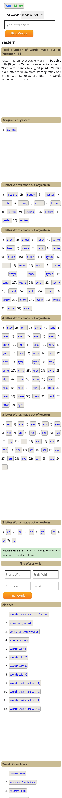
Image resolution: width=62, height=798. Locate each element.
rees (5, 396)
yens (6, 353)
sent (36, 388)
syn (38, 441)
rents (41, 248)
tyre (21, 353)
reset (41, 240)
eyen (21, 336)
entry (6, 300)
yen (57, 424)
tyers (56, 300)
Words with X (18, 666)
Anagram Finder (18, 790)
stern (30, 257)
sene (6, 345)
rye (24, 458)
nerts (31, 291)
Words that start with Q (25, 683)
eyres (39, 300)
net (9, 433)
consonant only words (24, 631)
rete (20, 388)
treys (12, 274)
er (20, 532)
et (4, 540)
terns (22, 265)
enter (11, 308)
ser (44, 450)
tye (58, 433)
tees (5, 336)
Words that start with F (24, 700)
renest (39, 203)
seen (36, 379)
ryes (36, 396)
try (10, 441)
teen (21, 345)
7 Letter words (19, 640)
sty (52, 441)
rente (56, 248)
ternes (12, 212)
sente (56, 240)
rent (51, 396)
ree (44, 433)
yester (7, 220)
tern (24, 328)
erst (36, 345)
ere (21, 424)
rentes (7, 203)
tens (52, 328)
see (52, 458)
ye (42, 532)
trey (51, 362)
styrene (11, 130)
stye (5, 379)
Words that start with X (25, 709)
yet (21, 433)
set (31, 450)
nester (50, 194)
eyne (51, 370)
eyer (52, 336)
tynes (6, 282)
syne (38, 328)
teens (23, 282)
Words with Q (18, 674)
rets (20, 379)
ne (31, 532)
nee (18, 450)
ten (38, 458)
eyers (23, 300)
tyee (36, 362)
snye (6, 405)
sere (21, 396)
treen (10, 248)
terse (6, 265)
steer (10, 240)
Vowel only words (21, 623)
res (32, 433)
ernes (49, 291)
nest (5, 362)
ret (5, 467)
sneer (25, 240)
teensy (23, 203)
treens (29, 212)
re (14, 540)
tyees (49, 274)
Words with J (18, 649)
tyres (49, 257)
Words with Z (18, 657)
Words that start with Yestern (29, 614)
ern (24, 441)
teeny (56, 282)
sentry (31, 194)
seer (51, 379)
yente (25, 248)
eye (57, 450)
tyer (20, 362)
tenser (55, 203)
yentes (24, 220)
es (54, 532)
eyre (20, 405)
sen (9, 424)
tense (31, 274)
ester (27, 308)
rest (5, 388)
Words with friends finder (23, 782)
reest (12, 291)
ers (10, 458)
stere (11, 257)
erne (6, 370)
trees (39, 265)
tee (5, 450)
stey (10, 328)
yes (33, 424)
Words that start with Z (25, 692)
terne (56, 265)
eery (51, 345)
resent (12, 194)
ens (45, 424)
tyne (36, 353)
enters (49, 212)
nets (51, 388)
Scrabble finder (17, 773)
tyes (51, 353)
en (8, 532)
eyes (37, 336)
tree (36, 370)
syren (39, 282)
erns (21, 370)
